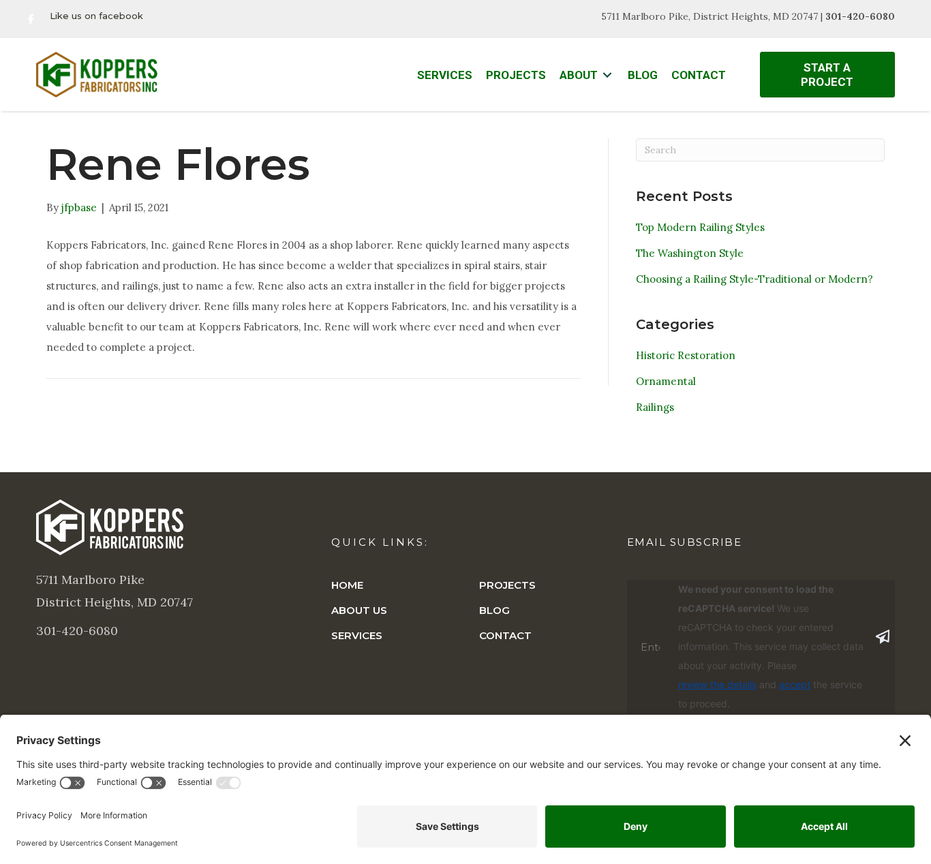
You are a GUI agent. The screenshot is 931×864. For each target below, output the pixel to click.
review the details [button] (717, 684)
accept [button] (794, 684)
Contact (505, 635)
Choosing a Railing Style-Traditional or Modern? (754, 279)
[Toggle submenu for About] (607, 75)
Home (347, 584)
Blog (494, 610)
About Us (359, 610)
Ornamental (666, 381)
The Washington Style (690, 253)
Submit (882, 637)
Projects (507, 584)
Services (356, 635)
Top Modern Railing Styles (700, 227)
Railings (655, 407)
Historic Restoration (685, 355)
